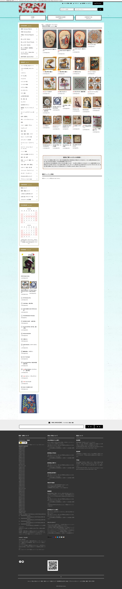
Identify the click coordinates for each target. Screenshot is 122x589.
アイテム (98, 3)
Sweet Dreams (86, 109)
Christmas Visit (76, 109)
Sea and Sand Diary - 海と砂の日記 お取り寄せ (30, 363)
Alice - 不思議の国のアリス (97, 129)
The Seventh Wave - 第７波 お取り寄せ (29, 327)
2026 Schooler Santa (25, 276)
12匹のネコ (25, 339)
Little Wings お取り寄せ (67, 106)
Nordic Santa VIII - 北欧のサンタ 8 (49, 50)
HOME (32, 18)
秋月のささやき (78, 71)
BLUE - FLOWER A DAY (28, 387)
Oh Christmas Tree (27, 297)
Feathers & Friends (96, 108)
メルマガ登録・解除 (68, 3)
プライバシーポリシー (73, 581)
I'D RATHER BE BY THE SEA (29, 315)
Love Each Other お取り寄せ (47, 110)
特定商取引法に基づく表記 (62, 581)
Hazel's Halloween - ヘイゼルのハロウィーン (87, 126)
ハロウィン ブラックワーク (30, 376)
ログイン (89, 3)
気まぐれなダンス (63, 91)
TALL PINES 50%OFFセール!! (77, 145)
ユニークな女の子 (48, 91)
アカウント (76, 3)
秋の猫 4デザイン (77, 126)
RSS (90, 581)
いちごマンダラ (93, 44)
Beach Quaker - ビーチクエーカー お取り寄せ (30, 370)
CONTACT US (88, 18)
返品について (53, 581)
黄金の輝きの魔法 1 (63, 71)
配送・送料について (45, 581)
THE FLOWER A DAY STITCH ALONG (30, 309)
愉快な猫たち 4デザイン (28, 351)
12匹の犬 (46, 125)
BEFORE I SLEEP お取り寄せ (29, 321)
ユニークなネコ (93, 71)
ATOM (93, 581)
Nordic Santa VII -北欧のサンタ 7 (64, 51)
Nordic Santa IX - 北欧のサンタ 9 (79, 49)
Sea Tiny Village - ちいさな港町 (57, 145)
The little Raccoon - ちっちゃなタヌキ (47, 145)
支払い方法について (36, 581)
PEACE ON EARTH (27, 333)
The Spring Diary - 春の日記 (67, 145)
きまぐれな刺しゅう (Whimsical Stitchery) (25, 291)
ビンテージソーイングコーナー (57, 126)
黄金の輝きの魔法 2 (48, 71)
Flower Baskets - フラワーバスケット (30, 345)
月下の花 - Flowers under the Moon (57, 107)
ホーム (29, 581)
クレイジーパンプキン (94, 91)
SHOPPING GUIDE (61, 18)
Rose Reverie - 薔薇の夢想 (80, 91)
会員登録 (83, 3)
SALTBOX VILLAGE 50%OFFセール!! (67, 126)
